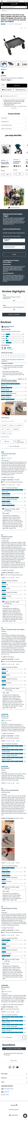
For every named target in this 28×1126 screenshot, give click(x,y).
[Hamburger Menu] (2, 4)
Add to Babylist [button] (7, 90)
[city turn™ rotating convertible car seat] (6, 158)
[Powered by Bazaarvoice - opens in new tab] (14, 208)
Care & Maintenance (6, 125)
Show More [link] (14, 108)
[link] (9, 1067)
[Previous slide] (3, 46)
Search (14, 254)
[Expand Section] (14, 300)
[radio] (2, 72)
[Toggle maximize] (25, 28)
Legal (2, 1082)
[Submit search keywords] (26, 7)
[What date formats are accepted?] (22, 236)
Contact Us (6, 1091)
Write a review (18, 24)
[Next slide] (24, 46)
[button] (1, 1)
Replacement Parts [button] (20, 90)
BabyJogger (4, 1073)
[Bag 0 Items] (26, 4)
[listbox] (14, 1115)
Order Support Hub (8, 1088)
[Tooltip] (12, 80)
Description (4, 118)
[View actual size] (21, 28)
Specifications (5, 121)
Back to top (14, 1060)
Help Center (6, 1094)
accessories (3, 10)
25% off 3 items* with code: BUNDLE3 (13, 1)
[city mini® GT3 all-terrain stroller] (18, 158)
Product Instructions (6, 128)
